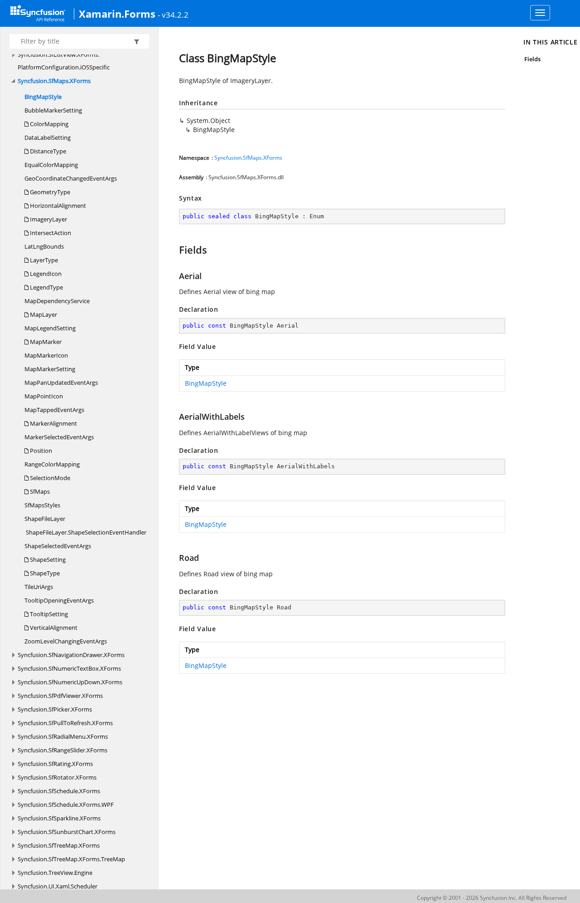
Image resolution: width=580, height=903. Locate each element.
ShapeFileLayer (44, 519)
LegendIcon (45, 274)
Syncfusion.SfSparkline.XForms (59, 818)
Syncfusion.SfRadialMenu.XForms (63, 736)
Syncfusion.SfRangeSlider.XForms (62, 750)
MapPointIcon (43, 396)
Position (40, 451)
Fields (532, 59)
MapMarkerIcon (46, 355)
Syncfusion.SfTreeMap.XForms (59, 845)
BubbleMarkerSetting (53, 110)
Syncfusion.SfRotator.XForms (57, 777)
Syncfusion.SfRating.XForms (55, 764)
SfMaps (39, 491)
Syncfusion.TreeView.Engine (55, 873)
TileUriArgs (38, 587)
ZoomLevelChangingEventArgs (65, 641)
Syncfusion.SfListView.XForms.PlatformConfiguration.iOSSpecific (64, 60)
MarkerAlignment (53, 423)
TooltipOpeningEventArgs (59, 600)
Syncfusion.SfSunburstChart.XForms (67, 832)
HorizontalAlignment (57, 205)
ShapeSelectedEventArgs (57, 546)
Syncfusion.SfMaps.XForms (54, 81)
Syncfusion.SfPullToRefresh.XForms (65, 723)
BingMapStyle (43, 97)
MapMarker (45, 342)
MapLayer (43, 314)
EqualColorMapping (51, 165)
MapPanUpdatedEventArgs (61, 382)
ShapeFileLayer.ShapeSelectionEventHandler (85, 532)
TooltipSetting (48, 614)
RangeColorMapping (52, 464)
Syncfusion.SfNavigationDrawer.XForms (71, 655)
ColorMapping (48, 124)
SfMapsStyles (42, 505)
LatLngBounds (44, 246)
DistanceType (47, 151)
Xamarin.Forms (117, 13)
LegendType (46, 287)
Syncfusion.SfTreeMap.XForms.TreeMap (71, 859)
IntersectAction (50, 233)
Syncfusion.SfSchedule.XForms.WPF (66, 804)
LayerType (43, 260)
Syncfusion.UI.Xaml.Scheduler (57, 886)
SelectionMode (49, 478)
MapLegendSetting (50, 328)
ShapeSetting (47, 559)
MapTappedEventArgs (54, 410)
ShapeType (44, 573)
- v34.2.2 (173, 15)
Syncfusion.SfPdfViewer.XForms (60, 696)
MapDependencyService (57, 301)
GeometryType (49, 192)
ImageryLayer (48, 219)
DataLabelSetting (47, 137)
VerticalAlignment (53, 627)
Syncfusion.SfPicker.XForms (55, 709)
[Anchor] (174, 249)
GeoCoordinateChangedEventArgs (70, 178)
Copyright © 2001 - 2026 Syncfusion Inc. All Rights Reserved (491, 898)
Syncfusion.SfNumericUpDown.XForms (70, 682)
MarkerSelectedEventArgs (59, 437)
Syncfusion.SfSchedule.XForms (59, 791)
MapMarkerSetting (49, 369)
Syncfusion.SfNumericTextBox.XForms (69, 668)
